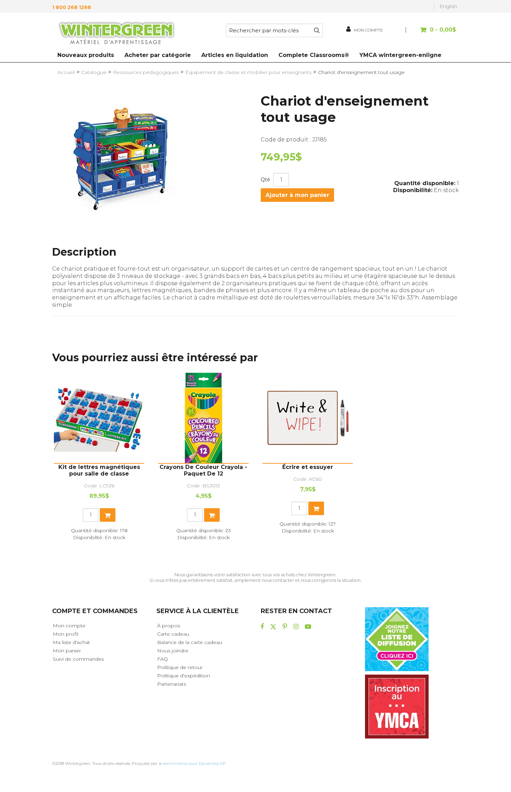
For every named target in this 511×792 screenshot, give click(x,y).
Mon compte (69, 625)
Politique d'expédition (183, 676)
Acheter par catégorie (157, 55)
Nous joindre (172, 650)
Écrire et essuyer (307, 467)
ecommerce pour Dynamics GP (194, 763)
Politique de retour (180, 667)
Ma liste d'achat (71, 642)
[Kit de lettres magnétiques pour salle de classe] (99, 418)
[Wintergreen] (116, 34)
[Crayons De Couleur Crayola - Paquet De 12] (203, 418)
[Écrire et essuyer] (307, 418)
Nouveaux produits (85, 55)
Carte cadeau (173, 634)
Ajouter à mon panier (297, 195)
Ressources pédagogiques (146, 72)
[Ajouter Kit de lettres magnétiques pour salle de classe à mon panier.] (107, 515)
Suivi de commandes (78, 659)
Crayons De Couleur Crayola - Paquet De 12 (203, 470)
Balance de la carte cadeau (189, 642)
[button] (432, 33)
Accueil (66, 72)
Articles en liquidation (234, 55)
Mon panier (67, 650)
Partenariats (171, 684)
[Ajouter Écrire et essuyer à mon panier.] (316, 508)
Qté (265, 179)
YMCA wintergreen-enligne (400, 55)
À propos (168, 625)
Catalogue (93, 72)
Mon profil (65, 634)
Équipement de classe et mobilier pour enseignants (248, 72)
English (448, 6)
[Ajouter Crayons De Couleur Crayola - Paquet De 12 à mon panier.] (212, 515)
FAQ (162, 659)
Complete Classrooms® (313, 55)
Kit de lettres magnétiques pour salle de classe (99, 470)
